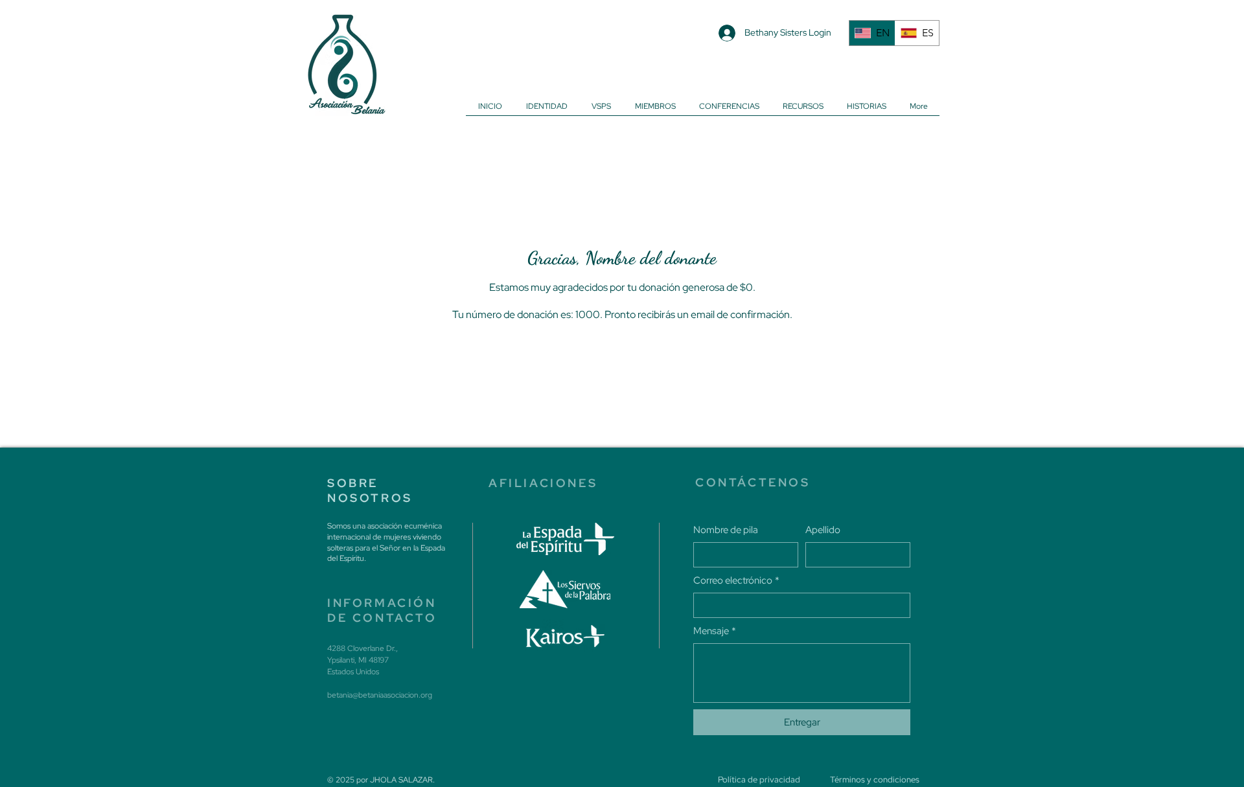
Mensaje (714, 630)
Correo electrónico (736, 580)
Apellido (822, 529)
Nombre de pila (725, 529)
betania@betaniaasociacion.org (379, 695)
